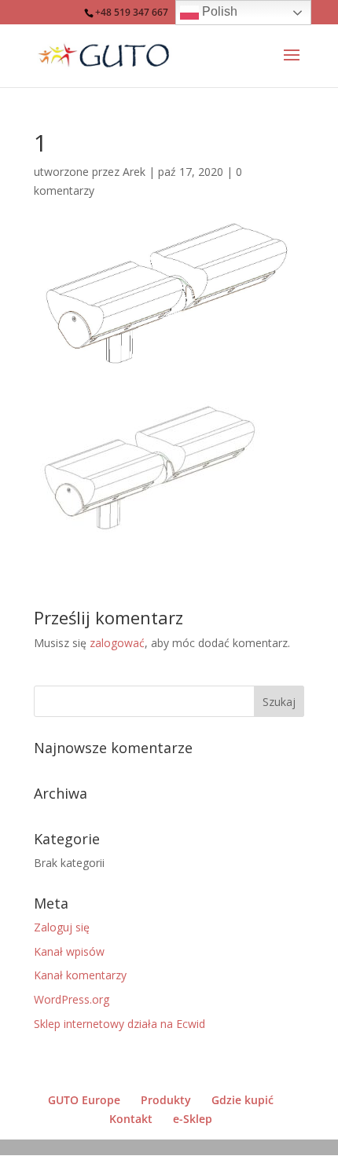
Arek (134, 171)
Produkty (166, 1099)
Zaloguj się (62, 927)
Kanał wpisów (69, 951)
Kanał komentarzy (80, 975)
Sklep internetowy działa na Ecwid (119, 1023)
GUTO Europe (84, 1099)
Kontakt (130, 1118)
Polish (218, 11)
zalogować (117, 642)
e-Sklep (192, 1118)
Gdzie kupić (242, 1099)
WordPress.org (71, 999)
